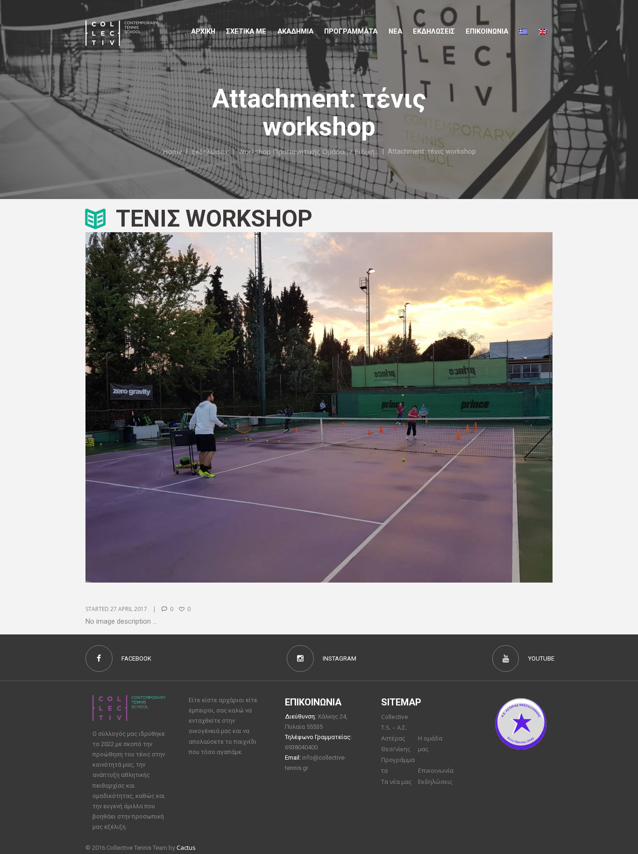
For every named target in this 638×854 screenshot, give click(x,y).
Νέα (395, 31)
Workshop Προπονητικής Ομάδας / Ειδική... (308, 151)
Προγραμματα (350, 31)
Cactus (186, 847)
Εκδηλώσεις (434, 31)
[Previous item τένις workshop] (202, 407)
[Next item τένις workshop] (436, 407)
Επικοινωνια (487, 31)
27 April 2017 (128, 609)
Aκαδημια (295, 31)
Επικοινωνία (436, 770)
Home (173, 151)
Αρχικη (203, 31)
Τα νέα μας (396, 781)
